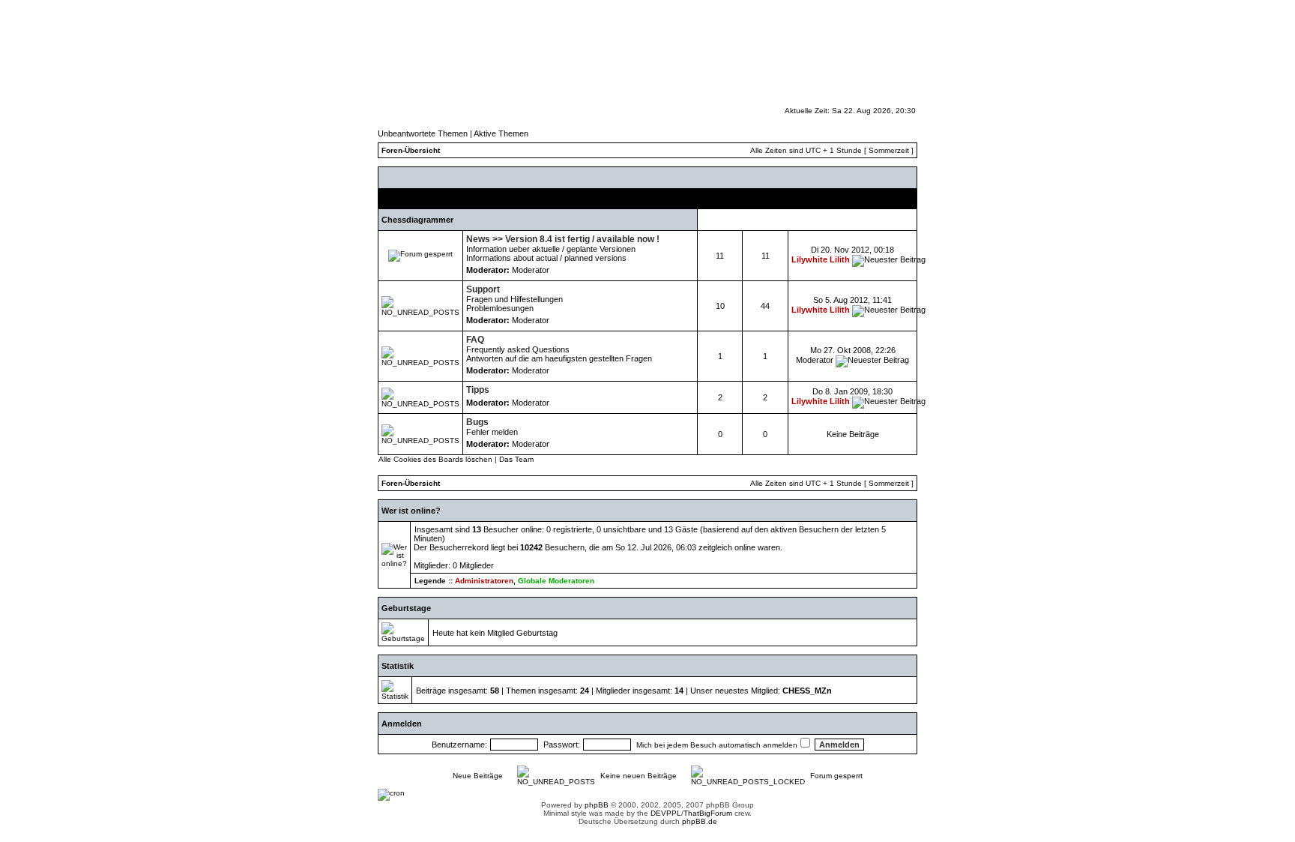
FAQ (475, 339)
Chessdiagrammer (417, 219)
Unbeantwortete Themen (423, 133)
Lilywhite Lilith (820, 259)
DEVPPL (665, 813)
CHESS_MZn (807, 690)
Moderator (530, 269)
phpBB (597, 805)
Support (483, 289)
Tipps (477, 390)
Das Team (516, 459)
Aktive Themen (501, 133)
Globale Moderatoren (556, 581)
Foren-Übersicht (410, 150)
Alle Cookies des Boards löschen (435, 459)
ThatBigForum (707, 813)
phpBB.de (699, 821)
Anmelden (401, 723)
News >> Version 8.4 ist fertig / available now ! (562, 239)
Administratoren (484, 581)
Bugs (477, 422)
